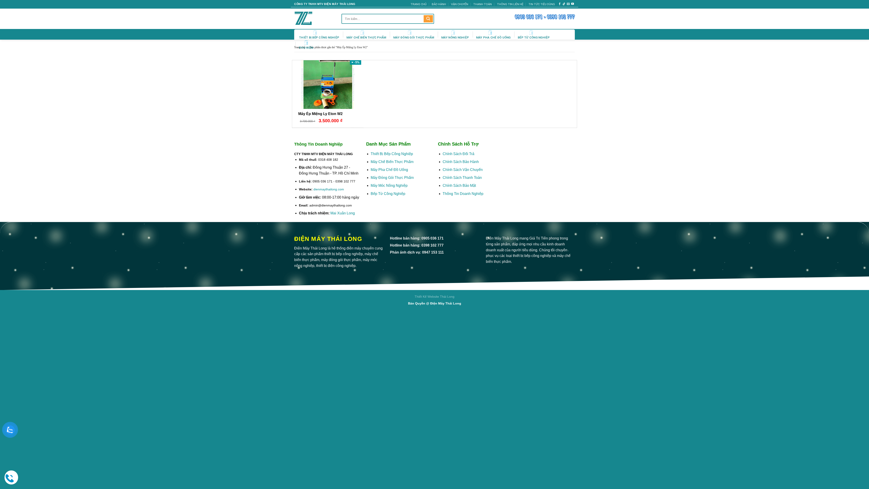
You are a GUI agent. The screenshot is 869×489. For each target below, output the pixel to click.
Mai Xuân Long (342, 213)
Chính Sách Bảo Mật (460, 185)
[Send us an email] (568, 4)
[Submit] (428, 19)
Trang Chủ (419, 4)
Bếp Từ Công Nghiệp (534, 37)
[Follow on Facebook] (559, 4)
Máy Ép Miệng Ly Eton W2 (320, 114)
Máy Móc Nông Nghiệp (389, 185)
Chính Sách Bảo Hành (461, 162)
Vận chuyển (459, 4)
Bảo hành (439, 4)
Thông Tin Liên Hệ (510, 4)
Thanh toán (482, 4)
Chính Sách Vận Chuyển (463, 170)
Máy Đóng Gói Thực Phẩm (413, 37)
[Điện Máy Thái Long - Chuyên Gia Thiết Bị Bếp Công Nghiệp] (310, 19)
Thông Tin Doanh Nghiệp (463, 194)
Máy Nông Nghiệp (455, 37)
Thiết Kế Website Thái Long (434, 296)
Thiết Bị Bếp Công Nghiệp (319, 37)
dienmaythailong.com (328, 189)
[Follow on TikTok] (564, 4)
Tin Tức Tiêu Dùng (541, 4)
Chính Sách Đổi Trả (458, 154)
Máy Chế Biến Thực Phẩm (366, 37)
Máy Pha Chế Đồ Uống (493, 37)
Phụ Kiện (306, 47)
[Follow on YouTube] (572, 4)
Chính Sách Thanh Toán (462, 178)
